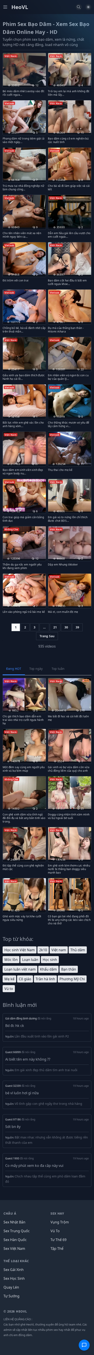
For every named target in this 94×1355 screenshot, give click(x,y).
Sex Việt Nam (14, 1248)
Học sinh (50, 959)
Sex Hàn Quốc (15, 1239)
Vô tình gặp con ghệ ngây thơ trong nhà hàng (48, 1104)
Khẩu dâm (48, 969)
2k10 (43, 949)
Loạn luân (30, 959)
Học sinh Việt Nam (19, 949)
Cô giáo (25, 979)
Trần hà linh (45, 979)
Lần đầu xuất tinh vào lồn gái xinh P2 (42, 1036)
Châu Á (9, 1213)
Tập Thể (56, 1248)
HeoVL (19, 7)
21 (55, 627)
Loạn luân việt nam (20, 969)
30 (66, 627)
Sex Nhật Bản (14, 1222)
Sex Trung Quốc (16, 1230)
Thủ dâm (77, 949)
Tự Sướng (11, 1296)
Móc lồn (11, 959)
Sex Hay (57, 1213)
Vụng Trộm (59, 1222)
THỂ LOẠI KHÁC (16, 1261)
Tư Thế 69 (58, 1239)
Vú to (8, 988)
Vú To (55, 1230)
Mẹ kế (9, 979)
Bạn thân (68, 969)
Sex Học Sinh (14, 1278)
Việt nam (58, 949)
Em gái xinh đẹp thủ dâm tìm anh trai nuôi (46, 1070)
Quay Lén (11, 1287)
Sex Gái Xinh (13, 1269)
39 (77, 627)
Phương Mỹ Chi (72, 979)
